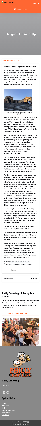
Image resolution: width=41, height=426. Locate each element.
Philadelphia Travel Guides (20, 262)
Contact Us (5, 385)
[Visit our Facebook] (4, 392)
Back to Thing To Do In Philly (12, 60)
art (10, 264)
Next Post (34, 279)
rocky (29, 264)
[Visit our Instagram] (7, 392)
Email (14, 270)
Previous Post (8, 279)
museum (16, 264)
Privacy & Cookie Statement (20, 424)
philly (23, 264)
